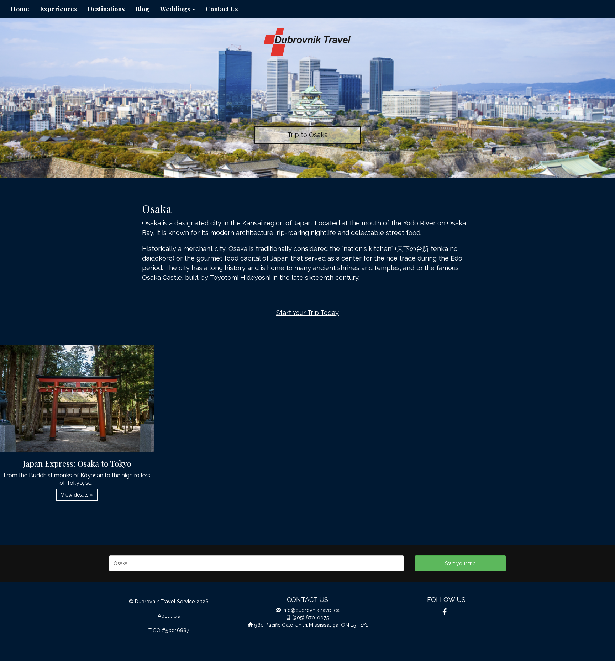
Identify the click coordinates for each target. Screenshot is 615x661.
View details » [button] (77, 495)
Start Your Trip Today (307, 312)
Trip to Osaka (307, 134)
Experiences (58, 9)
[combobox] (256, 563)
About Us (169, 616)
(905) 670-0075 (310, 617)
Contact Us (222, 9)
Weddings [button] (175, 9)
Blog (142, 9)
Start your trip (460, 563)
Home (20, 9)
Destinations (106, 9)
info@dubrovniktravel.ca (311, 610)
